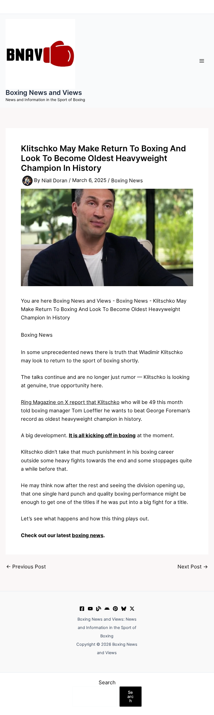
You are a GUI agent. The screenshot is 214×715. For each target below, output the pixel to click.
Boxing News (127, 180)
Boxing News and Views (44, 93)
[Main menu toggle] (201, 60)
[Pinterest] (115, 608)
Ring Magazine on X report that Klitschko (70, 402)
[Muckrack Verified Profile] (98, 608)
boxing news (87, 535)
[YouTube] (90, 608)
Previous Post (26, 566)
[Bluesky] (123, 608)
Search (107, 682)
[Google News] (107, 608)
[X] (132, 608)
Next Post (192, 566)
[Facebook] (81, 608)
